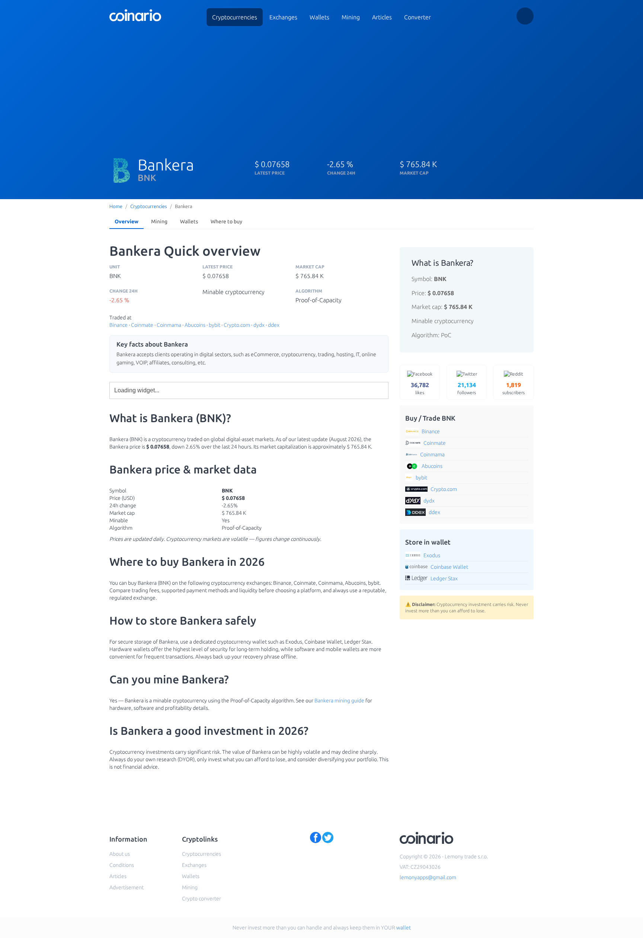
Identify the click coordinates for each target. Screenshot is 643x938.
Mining (351, 17)
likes (420, 388)
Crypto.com (237, 325)
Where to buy (226, 221)
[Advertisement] (321, 88)
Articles (382, 17)
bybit (214, 325)
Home (115, 206)
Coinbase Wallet (449, 567)
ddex (273, 325)
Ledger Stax (444, 578)
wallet (403, 928)
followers (466, 388)
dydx (259, 325)
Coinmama (169, 325)
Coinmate (142, 325)
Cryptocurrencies (234, 17)
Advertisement (126, 887)
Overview (126, 221)
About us (119, 854)
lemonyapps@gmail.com (428, 877)
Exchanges (283, 17)
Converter (417, 17)
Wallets (319, 17)
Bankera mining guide (339, 701)
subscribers (513, 388)
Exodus (431, 555)
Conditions (121, 865)
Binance (118, 325)
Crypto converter (201, 899)
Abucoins (195, 325)
